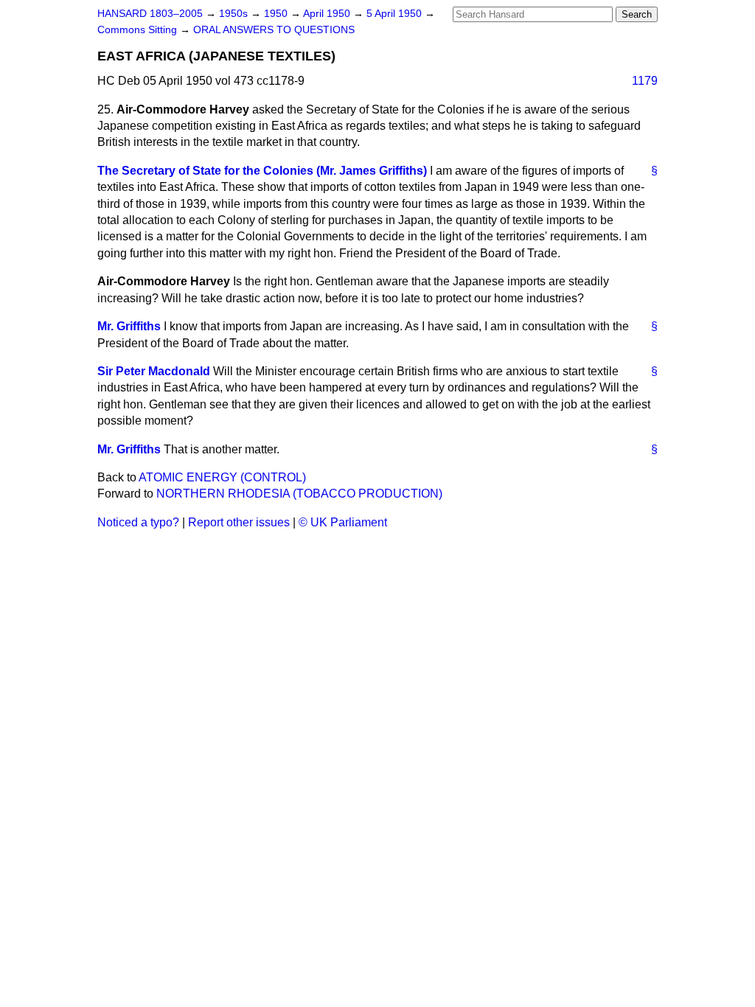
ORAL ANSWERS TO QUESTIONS (274, 29)
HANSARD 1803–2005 (150, 13)
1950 (277, 13)
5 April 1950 (395, 13)
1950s (235, 13)
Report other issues (239, 522)
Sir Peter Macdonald (153, 371)
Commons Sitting (138, 29)
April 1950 (328, 13)
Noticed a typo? (138, 522)
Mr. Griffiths (129, 326)
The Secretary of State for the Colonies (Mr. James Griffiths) (262, 170)
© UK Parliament (343, 522)
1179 (645, 80)
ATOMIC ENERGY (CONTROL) (222, 477)
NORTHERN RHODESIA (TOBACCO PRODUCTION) (299, 493)
